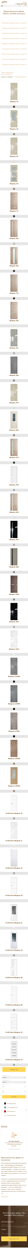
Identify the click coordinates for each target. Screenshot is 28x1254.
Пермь (24, 2)
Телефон (3, 1229)
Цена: (3, 1084)
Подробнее (4, 1196)
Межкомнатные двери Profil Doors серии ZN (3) (15, 59)
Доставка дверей (14, 1141)
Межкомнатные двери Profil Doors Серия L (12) (14, 64)
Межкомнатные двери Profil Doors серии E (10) (14, 23)
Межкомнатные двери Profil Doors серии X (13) (14, 43)
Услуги (4, 1126)
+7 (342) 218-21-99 (21, 4)
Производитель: (5, 1080)
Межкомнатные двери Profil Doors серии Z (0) (14, 54)
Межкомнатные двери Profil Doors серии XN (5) (15, 49)
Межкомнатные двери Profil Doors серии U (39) (15, 38)
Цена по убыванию (6, 74)
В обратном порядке (20, 77)
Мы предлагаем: (5, 1075)
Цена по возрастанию (7, 72)
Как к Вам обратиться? (7, 1221)
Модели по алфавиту (7, 77)
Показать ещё (14, 1069)
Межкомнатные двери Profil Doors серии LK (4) (14, 28)
